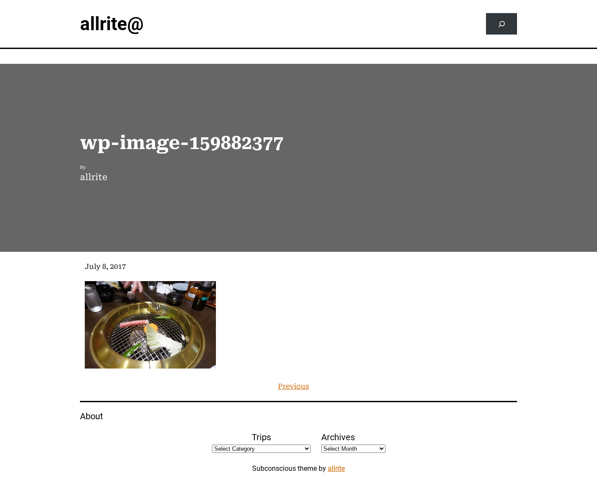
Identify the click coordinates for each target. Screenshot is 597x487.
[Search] (501, 24)
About (91, 416)
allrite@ (112, 24)
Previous (293, 386)
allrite (336, 468)
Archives (338, 437)
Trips (261, 437)
